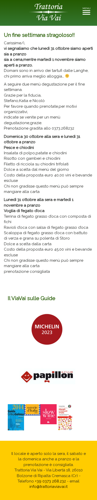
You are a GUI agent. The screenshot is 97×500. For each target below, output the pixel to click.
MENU (88, 10)
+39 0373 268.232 (50, 481)
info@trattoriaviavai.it (48, 486)
